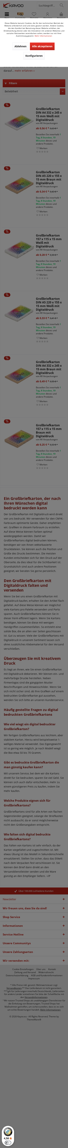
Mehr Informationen (43, 36)
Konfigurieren (34, 55)
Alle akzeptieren (42, 46)
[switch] (8, 1143)
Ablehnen (20, 46)
